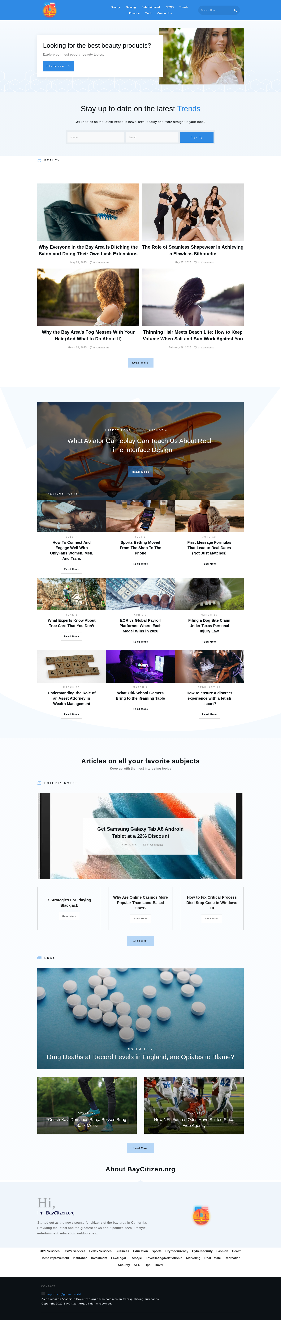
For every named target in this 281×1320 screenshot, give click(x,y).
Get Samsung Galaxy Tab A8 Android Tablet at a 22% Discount (140, 836)
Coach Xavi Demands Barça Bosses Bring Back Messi (87, 1105)
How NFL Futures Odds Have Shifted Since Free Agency (194, 1105)
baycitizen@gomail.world (63, 1294)
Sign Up (197, 137)
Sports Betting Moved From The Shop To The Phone (140, 547)
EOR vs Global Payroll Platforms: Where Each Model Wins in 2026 (140, 625)
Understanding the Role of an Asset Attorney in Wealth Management (72, 698)
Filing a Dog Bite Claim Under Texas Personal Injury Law (209, 625)
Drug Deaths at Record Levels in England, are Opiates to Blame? (140, 1018)
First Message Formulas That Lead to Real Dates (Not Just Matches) (209, 547)
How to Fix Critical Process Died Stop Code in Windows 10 (211, 902)
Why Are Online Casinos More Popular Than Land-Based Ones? (140, 902)
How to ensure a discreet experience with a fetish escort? (209, 698)
